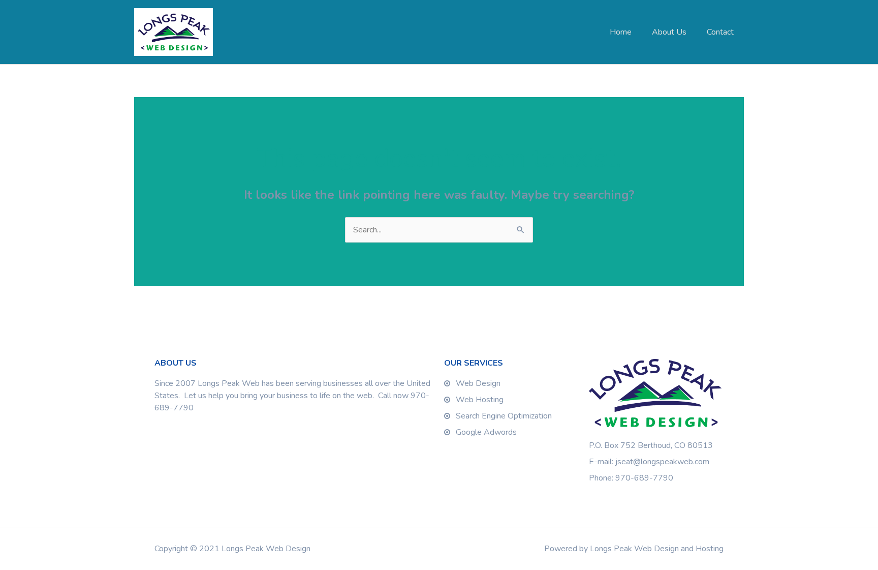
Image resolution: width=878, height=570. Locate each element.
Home (621, 32)
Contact (720, 32)
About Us (669, 32)
